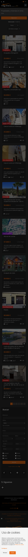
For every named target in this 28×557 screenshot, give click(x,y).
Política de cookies (19, 544)
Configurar (4, 548)
